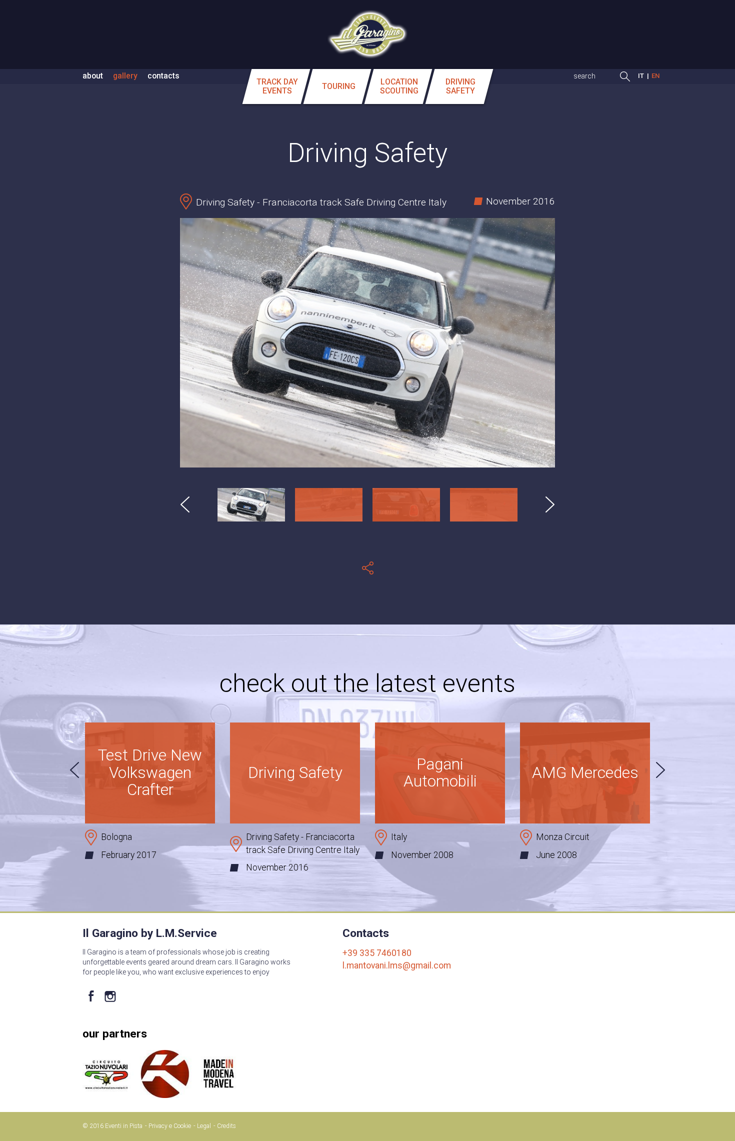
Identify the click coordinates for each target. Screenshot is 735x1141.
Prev (74, 770)
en (656, 76)
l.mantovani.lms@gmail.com (396, 965)
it (641, 76)
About (92, 75)
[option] (367, 343)
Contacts (164, 75)
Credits (226, 1126)
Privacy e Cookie (169, 1126)
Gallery (125, 75)
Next (660, 770)
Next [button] (550, 504)
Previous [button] (185, 504)
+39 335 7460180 (377, 953)
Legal (204, 1126)
